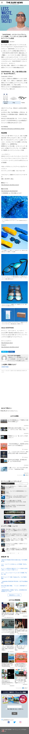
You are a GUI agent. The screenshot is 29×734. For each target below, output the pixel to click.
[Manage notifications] (3, 731)
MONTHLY (8, 483)
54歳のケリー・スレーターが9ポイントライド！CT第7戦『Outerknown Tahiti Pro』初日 (16, 497)
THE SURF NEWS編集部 (14, 355)
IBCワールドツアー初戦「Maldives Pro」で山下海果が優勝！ (14, 577)
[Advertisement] (14, 389)
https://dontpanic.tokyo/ (7, 342)
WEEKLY (21, 483)
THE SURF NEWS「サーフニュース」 (12, 729)
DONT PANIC (5, 367)
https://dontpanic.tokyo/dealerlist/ (9, 191)
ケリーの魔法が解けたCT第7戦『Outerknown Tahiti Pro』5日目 (15, 501)
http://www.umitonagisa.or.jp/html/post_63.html (12, 128)
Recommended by (20, 475)
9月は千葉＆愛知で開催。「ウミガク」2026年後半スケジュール (14, 586)
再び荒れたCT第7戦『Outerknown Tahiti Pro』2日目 (15, 506)
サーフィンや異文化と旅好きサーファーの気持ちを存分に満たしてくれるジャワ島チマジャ (14, 569)
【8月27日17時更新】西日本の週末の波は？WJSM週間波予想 (14, 560)
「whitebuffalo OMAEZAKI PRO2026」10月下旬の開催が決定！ (14, 582)
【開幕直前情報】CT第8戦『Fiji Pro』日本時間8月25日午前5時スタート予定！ (14, 590)
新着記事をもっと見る (14, 595)
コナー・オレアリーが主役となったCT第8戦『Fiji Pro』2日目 (14, 565)
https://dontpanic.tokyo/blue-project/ (10, 185)
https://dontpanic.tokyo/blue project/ (10, 347)
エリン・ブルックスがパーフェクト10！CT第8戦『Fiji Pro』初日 (14, 573)
